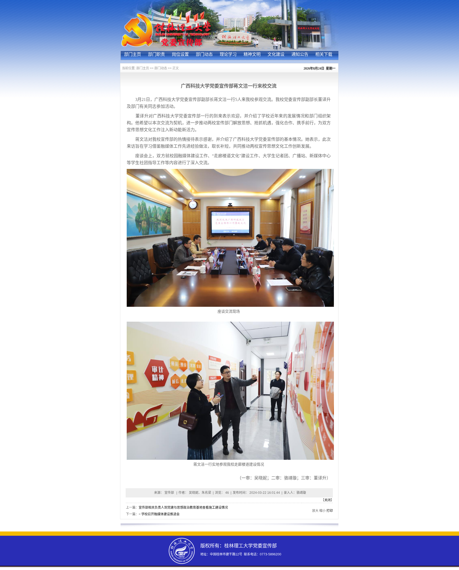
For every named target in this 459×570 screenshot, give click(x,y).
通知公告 (299, 54)
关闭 (327, 500)
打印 (329, 511)
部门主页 (132, 54)
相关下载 (323, 54)
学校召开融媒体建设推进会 (160, 514)
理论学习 (228, 54)
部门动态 (204, 54)
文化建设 (275, 54)
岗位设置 (180, 54)
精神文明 (252, 54)
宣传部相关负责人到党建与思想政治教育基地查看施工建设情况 (183, 507)
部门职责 (156, 54)
